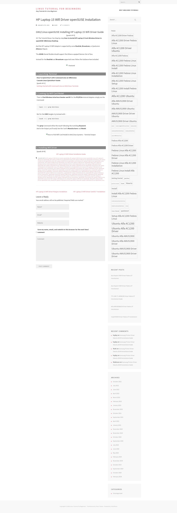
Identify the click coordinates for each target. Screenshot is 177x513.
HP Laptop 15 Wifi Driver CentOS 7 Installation (89, 192)
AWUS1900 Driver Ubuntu (124, 121)
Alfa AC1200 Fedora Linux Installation (124, 74)
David (55, 25)
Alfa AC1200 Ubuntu (123, 96)
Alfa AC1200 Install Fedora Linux (124, 90)
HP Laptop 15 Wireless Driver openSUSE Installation (84, 165)
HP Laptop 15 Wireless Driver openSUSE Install (56, 165)
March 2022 (116, 397)
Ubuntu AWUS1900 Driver (124, 248)
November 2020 (118, 433)
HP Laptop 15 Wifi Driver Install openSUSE (57, 158)
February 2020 (117, 457)
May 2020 (116, 453)
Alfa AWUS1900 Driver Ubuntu (122, 102)
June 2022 (116, 389)
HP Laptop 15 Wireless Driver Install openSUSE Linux (70, 164)
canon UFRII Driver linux (116, 135)
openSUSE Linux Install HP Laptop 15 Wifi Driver (92, 177)
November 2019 (118, 461)
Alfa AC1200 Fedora (120, 55)
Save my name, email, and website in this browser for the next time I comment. (63, 230)
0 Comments (66, 25)
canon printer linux (129, 131)
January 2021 (117, 425)
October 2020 (117, 437)
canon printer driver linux (118, 131)
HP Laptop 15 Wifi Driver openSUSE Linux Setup (58, 162)
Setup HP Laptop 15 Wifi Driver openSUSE (78, 178)
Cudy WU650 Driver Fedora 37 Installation (124, 317)
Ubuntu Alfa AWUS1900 (123, 236)
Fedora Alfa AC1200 (120, 140)
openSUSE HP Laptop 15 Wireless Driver (74, 173)
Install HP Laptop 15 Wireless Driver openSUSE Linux (66, 171)
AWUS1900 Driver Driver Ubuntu (123, 115)
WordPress (114, 506)
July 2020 (116, 445)
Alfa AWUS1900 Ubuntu (123, 108)
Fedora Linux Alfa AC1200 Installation (124, 164)
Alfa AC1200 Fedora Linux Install (124, 67)
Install (114, 188)
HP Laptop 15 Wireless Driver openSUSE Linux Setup (68, 168)
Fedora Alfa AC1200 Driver (122, 145)
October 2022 (117, 381)
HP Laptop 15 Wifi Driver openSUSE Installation (86, 159)
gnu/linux (126, 178)
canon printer (134, 126)
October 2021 (117, 413)
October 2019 (117, 465)
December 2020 (118, 429)
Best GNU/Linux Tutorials (128, 10)
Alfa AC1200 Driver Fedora (122, 35)
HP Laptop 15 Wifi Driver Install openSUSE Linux (83, 158)
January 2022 (117, 405)
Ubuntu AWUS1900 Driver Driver (124, 255)
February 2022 (117, 401)
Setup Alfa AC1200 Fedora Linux (124, 217)
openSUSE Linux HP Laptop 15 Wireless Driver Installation (62, 177)
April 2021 (116, 421)
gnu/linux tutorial (115, 183)
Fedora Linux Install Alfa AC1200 (123, 172)
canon (113, 126)
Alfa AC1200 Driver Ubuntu (122, 49)
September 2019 (118, 469)
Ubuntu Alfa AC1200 (123, 223)
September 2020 (118, 441)
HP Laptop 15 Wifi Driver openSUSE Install (61, 159)
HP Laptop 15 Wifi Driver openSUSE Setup (82, 162)
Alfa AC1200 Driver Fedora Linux (124, 42)
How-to (129, 183)
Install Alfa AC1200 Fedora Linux (124, 195)
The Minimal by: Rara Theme (95, 506)
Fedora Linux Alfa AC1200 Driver (124, 157)
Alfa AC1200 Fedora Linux (124, 60)
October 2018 (117, 473)
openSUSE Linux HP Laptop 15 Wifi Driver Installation (69, 175)
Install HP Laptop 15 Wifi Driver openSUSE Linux (78, 170)
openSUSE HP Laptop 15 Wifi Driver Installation (51, 173)
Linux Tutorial (115, 211)
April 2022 (116, 393)
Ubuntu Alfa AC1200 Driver (123, 230)
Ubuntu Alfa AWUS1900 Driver (123, 242)
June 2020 (116, 449)
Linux (127, 206)
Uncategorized (117, 493)
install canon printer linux (118, 206)
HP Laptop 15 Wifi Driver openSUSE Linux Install (68, 161)
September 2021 (118, 417)
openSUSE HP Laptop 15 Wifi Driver (91, 171)
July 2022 (116, 385)
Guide (122, 183)
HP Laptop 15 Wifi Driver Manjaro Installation (51, 192)
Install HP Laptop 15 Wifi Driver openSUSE (53, 170)
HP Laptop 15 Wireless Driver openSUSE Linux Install (71, 167)
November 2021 (118, 409)
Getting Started (117, 178)
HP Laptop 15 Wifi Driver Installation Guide (71, 154)
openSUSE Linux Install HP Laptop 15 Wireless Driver (52, 178)
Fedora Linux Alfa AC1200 (124, 150)
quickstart (125, 211)
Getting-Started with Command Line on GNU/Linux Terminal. (58, 86)
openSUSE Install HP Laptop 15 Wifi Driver (60, 174)
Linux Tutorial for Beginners (58, 8)
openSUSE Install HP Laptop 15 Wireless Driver (84, 174)
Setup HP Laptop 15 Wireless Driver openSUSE (63, 180)
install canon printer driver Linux (118, 201)
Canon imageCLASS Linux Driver (122, 126)
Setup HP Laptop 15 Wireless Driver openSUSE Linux (90, 180)
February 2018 (117, 477)
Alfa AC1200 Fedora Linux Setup (124, 82)
